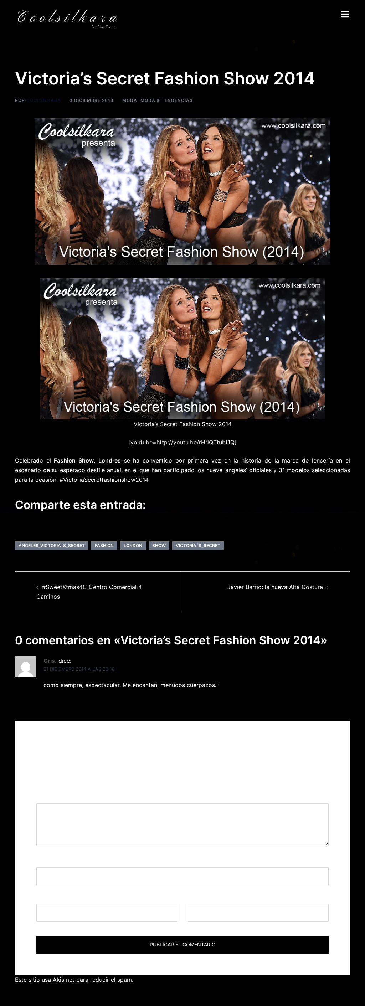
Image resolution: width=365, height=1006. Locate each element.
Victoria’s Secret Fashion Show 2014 (183, 424)
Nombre (49, 860)
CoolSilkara (43, 100)
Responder (58, 701)
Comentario (54, 796)
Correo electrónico (64, 897)
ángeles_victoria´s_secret (52, 545)
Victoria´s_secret (198, 545)
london (133, 545)
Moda (129, 100)
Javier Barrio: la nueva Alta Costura (275, 586)
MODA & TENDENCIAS (166, 100)
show (159, 545)
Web (194, 897)
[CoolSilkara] (67, 18)
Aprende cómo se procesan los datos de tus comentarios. (213, 979)
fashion (104, 545)
